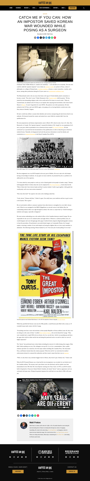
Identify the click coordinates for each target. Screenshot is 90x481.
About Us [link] (39, 471)
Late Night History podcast (62, 432)
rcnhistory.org (57, 169)
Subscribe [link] (72, 8)
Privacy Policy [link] (45, 471)
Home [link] (11, 8)
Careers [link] (51, 471)
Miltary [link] (26, 8)
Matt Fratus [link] (50, 34)
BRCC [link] (63, 8)
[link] (45, 3)
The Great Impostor (55, 184)
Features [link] (18, 8)
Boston (23, 105)
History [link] (45, 13)
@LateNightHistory (52, 430)
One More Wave (60, 434)
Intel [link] (33, 8)
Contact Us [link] (72, 471)
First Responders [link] (44, 8)
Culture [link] (55, 8)
